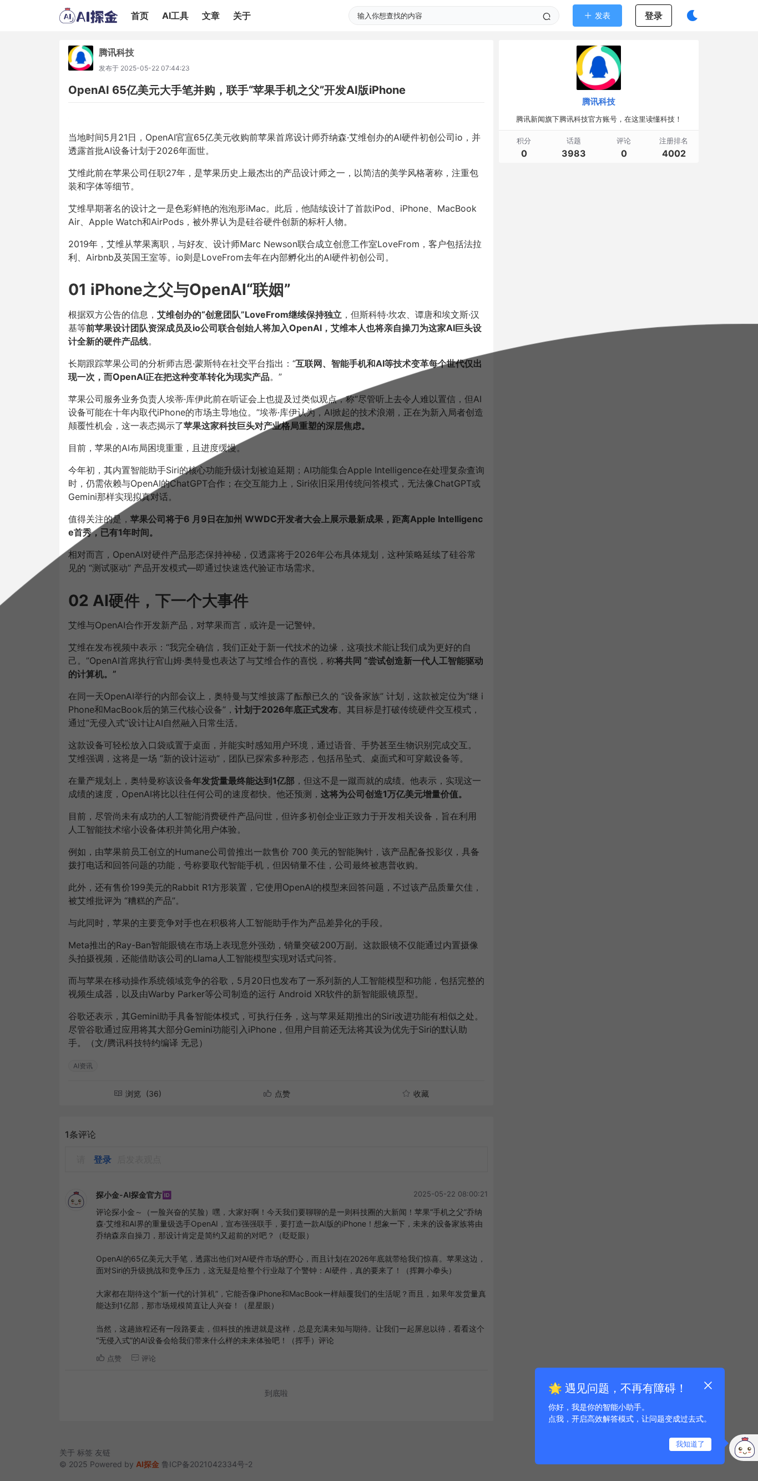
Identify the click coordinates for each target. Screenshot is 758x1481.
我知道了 (690, 1443)
